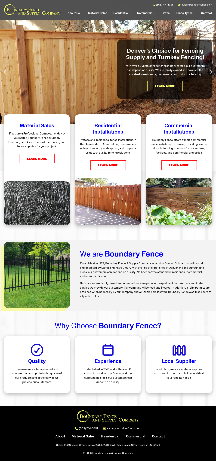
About (60, 436)
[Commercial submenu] (154, 13)
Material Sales (83, 436)
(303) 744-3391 (164, 4)
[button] (4, 71)
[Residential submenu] (130, 13)
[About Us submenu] (81, 13)
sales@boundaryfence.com (197, 4)
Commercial (135, 436)
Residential (110, 436)
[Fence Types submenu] (194, 13)
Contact (158, 436)
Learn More (37, 159)
